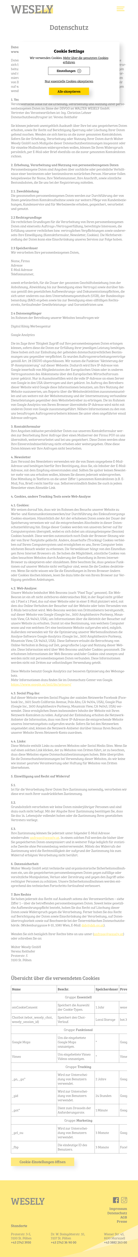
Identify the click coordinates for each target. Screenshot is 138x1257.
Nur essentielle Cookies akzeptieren (69, 81)
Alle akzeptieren (69, 91)
